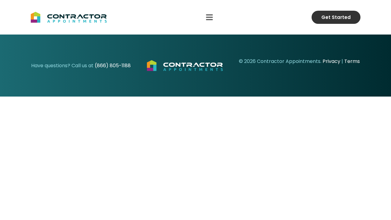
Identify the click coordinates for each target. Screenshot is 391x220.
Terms (352, 61)
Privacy (331, 61)
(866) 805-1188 (113, 65)
